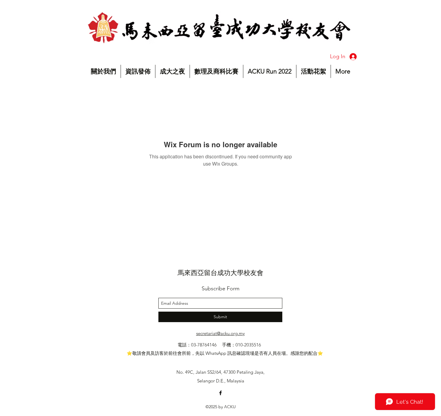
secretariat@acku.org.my (220, 333)
